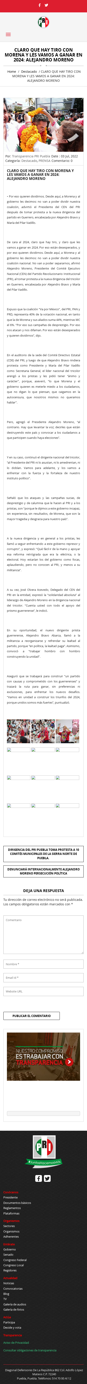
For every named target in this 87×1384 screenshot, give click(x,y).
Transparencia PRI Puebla (31, 156)
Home (11, 71)
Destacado (29, 71)
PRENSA (44, 161)
